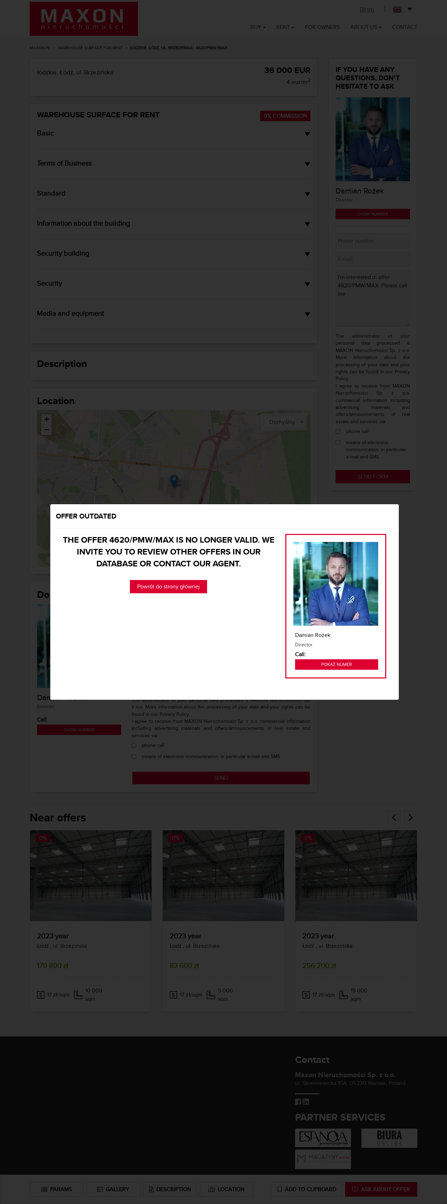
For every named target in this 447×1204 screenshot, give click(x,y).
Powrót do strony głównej (168, 586)
